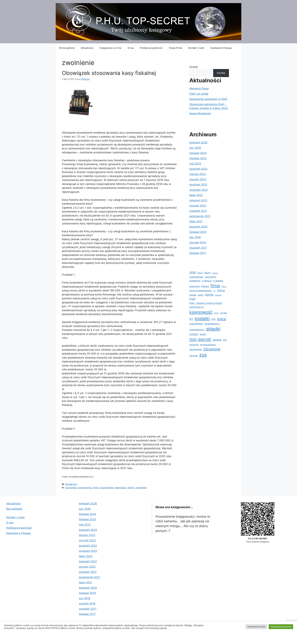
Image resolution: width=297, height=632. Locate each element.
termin (131, 487)
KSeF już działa (198, 93)
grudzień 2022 (198, 184)
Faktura (205, 286)
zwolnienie (141, 487)
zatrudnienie (195, 349)
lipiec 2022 (196, 195)
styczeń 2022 (197, 205)
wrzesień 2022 (198, 189)
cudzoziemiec (196, 276)
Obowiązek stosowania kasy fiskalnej (109, 73)
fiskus (224, 287)
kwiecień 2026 (198, 142)
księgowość (201, 312)
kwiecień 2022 (198, 200)
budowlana (71, 487)
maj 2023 (195, 163)
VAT (225, 340)
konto (209, 295)
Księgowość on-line (110, 47)
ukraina (217, 339)
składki (213, 328)
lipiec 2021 (195, 221)
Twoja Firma (175, 47)
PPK (213, 319)
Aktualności (87, 47)
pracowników (196, 323)
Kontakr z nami (196, 47)
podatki (202, 318)
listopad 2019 (197, 232)
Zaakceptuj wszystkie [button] (281, 626)
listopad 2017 (197, 253)
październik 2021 (199, 216)
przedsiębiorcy (196, 329)
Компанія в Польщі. (221, 47)
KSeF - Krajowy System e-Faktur (205, 303)
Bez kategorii (14, 508)
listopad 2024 (198, 153)
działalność (195, 280)
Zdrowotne (211, 349)
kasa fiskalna (106, 487)
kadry (201, 295)
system (193, 334)
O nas (131, 47)
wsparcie (193, 344)
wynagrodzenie (208, 344)
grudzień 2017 (198, 247)
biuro (207, 272)
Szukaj (193, 66)
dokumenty (210, 276)
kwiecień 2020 (198, 226)
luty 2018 (195, 237)
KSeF (192, 299)
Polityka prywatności (151, 47)
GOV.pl (221, 290)
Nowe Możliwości (200, 113)
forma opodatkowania (200, 290)
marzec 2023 (197, 174)
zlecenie (193, 355)
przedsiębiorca (212, 323)
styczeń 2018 (197, 242)
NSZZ (216, 313)
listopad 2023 (198, 158)
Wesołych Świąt (199, 88)
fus (214, 291)
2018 (192, 272)
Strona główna (67, 47)
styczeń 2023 (197, 179)
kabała (192, 295)
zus (203, 354)
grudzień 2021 (198, 210)
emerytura (194, 286)
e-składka (218, 280)
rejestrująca (121, 487)
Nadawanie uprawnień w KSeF (208, 99)
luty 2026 (195, 147)
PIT (191, 319)
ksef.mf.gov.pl (196, 307)
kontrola (218, 295)
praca (221, 319)
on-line (223, 313)
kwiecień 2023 (198, 168)
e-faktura (207, 280)
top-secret (200, 339)
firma (96, 487)
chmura (215, 273)
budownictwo (85, 487)
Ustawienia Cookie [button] (256, 626)
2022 (200, 272)
